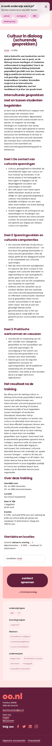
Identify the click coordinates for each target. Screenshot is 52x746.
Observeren (15, 664)
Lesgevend (15, 625)
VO (19, 613)
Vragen (6, 717)
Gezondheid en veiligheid (20, 637)
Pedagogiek (27, 664)
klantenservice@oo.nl (13, 710)
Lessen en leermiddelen (20, 647)
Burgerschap (15, 659)
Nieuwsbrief (8, 720)
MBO (12, 613)
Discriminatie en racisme (33, 659)
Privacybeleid (34, 740)
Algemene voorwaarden (14, 740)
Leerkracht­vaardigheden (20, 642)
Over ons (7, 714)
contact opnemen (27, 580)
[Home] (26, 696)
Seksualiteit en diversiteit (20, 669)
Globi (6, 50)
